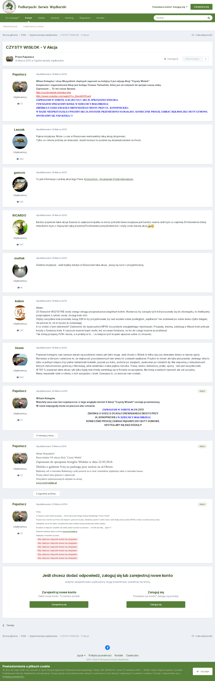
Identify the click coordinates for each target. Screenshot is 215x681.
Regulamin (85, 17)
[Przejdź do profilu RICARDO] (20, 227)
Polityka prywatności (100, 655)
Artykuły (55, 17)
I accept (204, 671)
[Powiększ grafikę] (149, 225)
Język (80, 655)
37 (21, 103)
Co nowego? (12, 17)
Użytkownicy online (33, 26)
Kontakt (100, 17)
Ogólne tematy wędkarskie (49, 60)
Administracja (10, 26)
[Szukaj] (208, 17)
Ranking (69, 17)
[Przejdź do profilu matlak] (20, 270)
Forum (28, 17)
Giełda (41, 17)
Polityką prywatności (13, 676)
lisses (19, 348)
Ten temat (195, 17)
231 (21, 330)
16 (21, 287)
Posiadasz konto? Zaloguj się (169, 7)
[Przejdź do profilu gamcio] (20, 184)
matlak (19, 258)
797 (21, 244)
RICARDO (19, 215)
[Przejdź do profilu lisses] (20, 359)
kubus (19, 301)
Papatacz (28, 56)
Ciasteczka (132, 655)
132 (21, 201)
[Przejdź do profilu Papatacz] (9, 58)
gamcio (19, 172)
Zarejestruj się (201, 6)
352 (21, 159)
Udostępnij (172, 58)
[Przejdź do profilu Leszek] (20, 141)
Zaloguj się (156, 604)
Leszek (19, 129)
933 (21, 377)
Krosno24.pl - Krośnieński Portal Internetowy (108, 179)
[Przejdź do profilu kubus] (20, 312)
